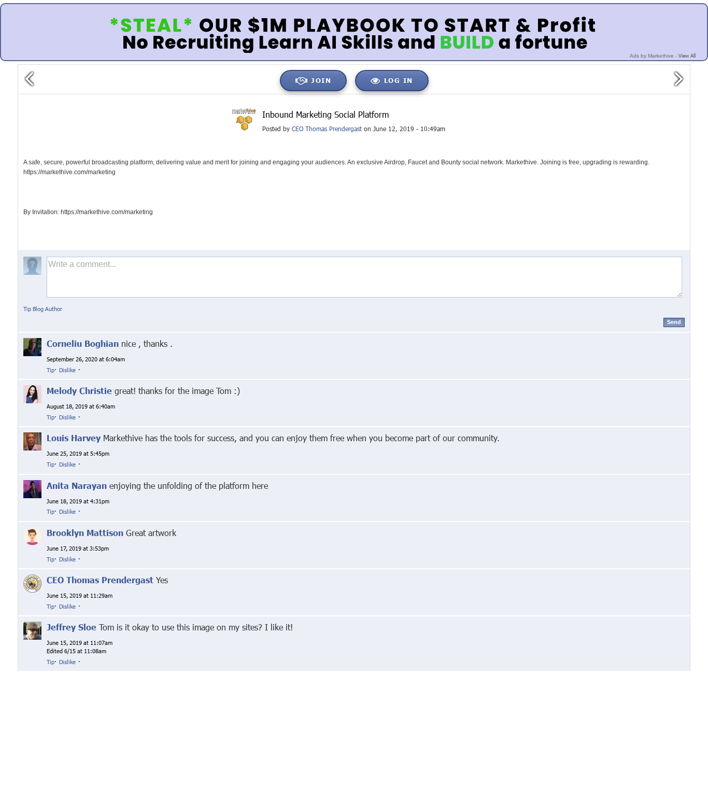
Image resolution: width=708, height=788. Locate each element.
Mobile (570, 675)
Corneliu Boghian (83, 343)
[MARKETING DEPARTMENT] (244, 119)
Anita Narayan (77, 485)
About (434, 675)
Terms (541, 675)
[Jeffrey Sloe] (32, 630)
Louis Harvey (74, 438)
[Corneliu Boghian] (32, 346)
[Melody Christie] (32, 393)
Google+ (133, 675)
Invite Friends (503, 675)
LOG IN (398, 80)
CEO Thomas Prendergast (327, 128)
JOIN (321, 80)
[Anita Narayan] (32, 488)
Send (674, 322)
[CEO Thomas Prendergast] (32, 583)
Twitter (203, 675)
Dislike (67, 370)
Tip (50, 370)
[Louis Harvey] (32, 441)
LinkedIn (236, 675)
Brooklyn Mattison (85, 533)
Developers (642, 675)
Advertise (602, 675)
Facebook (170, 675)
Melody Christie (79, 391)
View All (687, 55)
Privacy (463, 675)
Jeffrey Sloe (71, 627)
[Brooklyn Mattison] (32, 535)
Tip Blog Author (42, 308)
